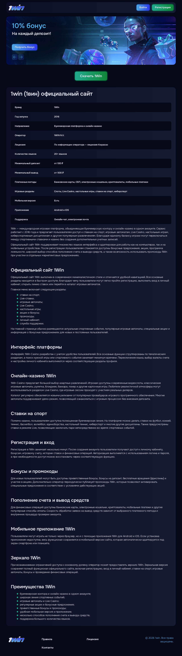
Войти (143, 7)
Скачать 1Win (91, 76)
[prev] (15, 57)
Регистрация (163, 7)
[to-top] (161, 647)
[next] (21, 57)
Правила (47, 639)
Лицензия (93, 639)
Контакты (47, 647)
